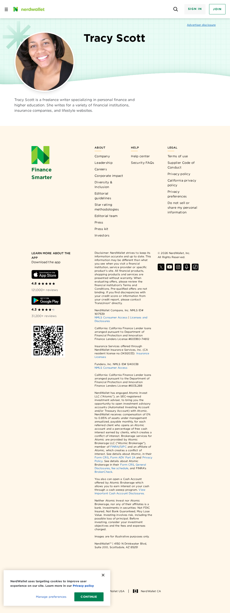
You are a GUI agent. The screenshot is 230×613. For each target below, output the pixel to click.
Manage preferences (51, 596)
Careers (101, 169)
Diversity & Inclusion (103, 184)
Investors (102, 235)
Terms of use (178, 156)
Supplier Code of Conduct (181, 165)
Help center (140, 156)
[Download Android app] (46, 300)
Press (99, 222)
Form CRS (102, 457)
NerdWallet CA (151, 591)
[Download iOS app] (44, 274)
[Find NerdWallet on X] (161, 267)
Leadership (104, 162)
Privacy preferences (177, 194)
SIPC (123, 446)
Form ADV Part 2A (122, 457)
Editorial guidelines (103, 196)
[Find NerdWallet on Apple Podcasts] (186, 267)
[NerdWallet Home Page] (28, 9)
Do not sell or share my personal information (182, 207)
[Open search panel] (176, 9)
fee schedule (119, 468)
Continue (89, 596)
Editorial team (106, 216)
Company (102, 156)
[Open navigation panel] (6, 9)
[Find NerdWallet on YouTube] (169, 267)
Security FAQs (142, 162)
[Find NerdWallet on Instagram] (178, 267)
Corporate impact (109, 175)
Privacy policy (179, 174)
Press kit (101, 229)
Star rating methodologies (107, 207)
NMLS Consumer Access (111, 317)
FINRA (114, 446)
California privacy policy (182, 183)
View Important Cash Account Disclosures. (120, 491)
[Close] (103, 575)
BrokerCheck (103, 471)
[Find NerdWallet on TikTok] (195, 267)
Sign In (195, 9)
